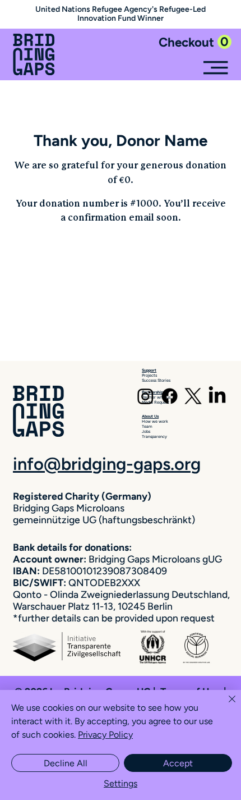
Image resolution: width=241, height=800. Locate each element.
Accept (178, 763)
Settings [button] (120, 783)
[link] (195, 42)
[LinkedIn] (217, 396)
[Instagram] (145, 396)
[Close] (225, 705)
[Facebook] (169, 396)
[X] (193, 396)
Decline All (65, 763)
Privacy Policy (105, 734)
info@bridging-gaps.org (107, 464)
